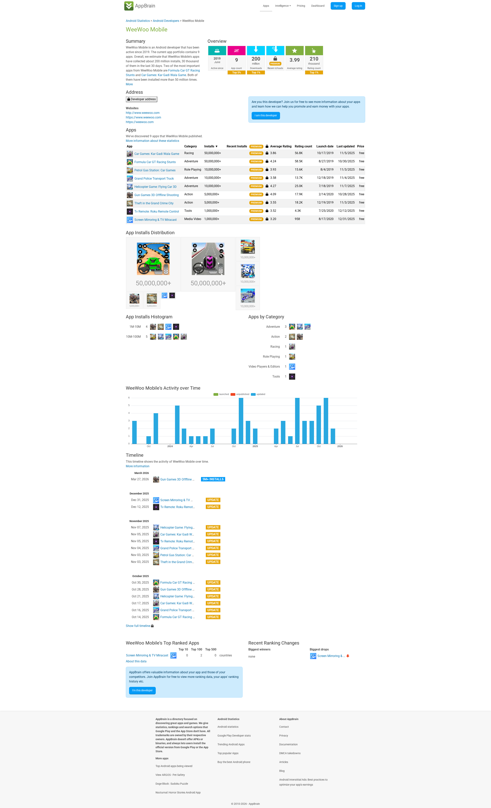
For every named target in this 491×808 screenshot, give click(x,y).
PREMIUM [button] (256, 146)
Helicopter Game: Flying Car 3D (181, 527)
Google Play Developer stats (234, 735)
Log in (358, 5)
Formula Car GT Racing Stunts (181, 582)
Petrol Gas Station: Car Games (180, 555)
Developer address (143, 99)
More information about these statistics (152, 141)
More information (137, 466)
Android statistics (227, 726)
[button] (267, 152)
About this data (136, 661)
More (129, 84)
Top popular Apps (227, 753)
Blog (282, 770)
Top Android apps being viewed (174, 766)
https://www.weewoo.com (143, 117)
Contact (284, 726)
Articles (283, 762)
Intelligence (283, 5)
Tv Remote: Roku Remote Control (182, 507)
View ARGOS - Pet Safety (170, 774)
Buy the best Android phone (233, 762)
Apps (266, 5)
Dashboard (318, 5)
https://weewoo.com (140, 122)
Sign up (338, 5)
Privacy (283, 735)
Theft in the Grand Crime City (179, 562)
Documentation (288, 744)
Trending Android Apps (231, 744)
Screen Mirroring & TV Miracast (181, 500)
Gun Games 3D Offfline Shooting (182, 479)
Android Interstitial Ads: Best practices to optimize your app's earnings (303, 782)
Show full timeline (138, 626)
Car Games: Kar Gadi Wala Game (163, 75)
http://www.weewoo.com (143, 113)
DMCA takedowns (290, 753)
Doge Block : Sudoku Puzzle (172, 783)
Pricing (301, 5)
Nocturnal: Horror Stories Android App (178, 792)
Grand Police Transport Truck (180, 548)
